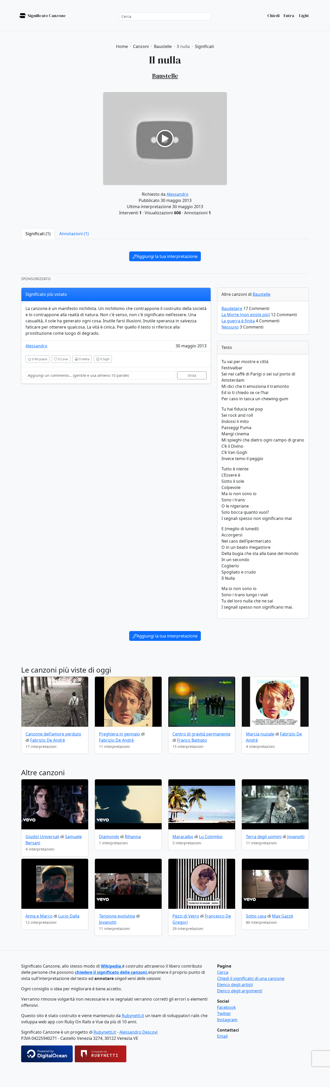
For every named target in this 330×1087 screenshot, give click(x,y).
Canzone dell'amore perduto (53, 734)
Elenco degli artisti (235, 984)
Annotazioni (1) (74, 233)
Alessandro (177, 194)
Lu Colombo (210, 836)
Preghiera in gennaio (119, 734)
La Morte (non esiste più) (245, 314)
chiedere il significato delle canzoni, (111, 972)
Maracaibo (182, 836)
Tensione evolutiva (117, 916)
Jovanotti (295, 836)
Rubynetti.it (133, 1015)
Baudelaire (231, 308)
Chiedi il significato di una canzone (250, 978)
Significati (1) (38, 233)
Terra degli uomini (264, 836)
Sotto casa (256, 916)
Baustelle (261, 294)
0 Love (62, 359)
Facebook (226, 1007)
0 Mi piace (39, 359)
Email (222, 1036)
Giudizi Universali (42, 836)
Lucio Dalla (68, 916)
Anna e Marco (39, 916)
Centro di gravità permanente (201, 734)
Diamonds (109, 836)
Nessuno (230, 327)
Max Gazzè (282, 916)
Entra (289, 15)
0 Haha (83, 359)
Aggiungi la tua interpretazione (167, 256)
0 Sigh (105, 359)
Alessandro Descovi (138, 1032)
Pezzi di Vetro (185, 916)
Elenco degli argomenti (239, 991)
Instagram (227, 1020)
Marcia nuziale (260, 734)
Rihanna (133, 836)
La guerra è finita (238, 321)
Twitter (224, 1013)
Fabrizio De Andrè (47, 740)
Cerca (222, 972)
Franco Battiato (192, 740)
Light (303, 15)
